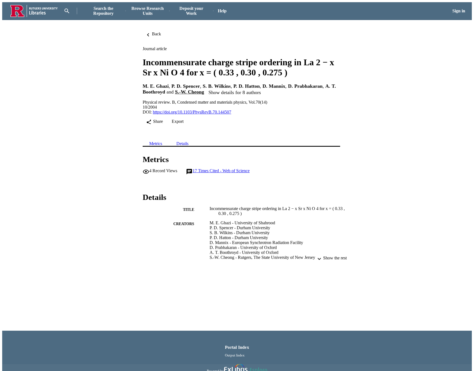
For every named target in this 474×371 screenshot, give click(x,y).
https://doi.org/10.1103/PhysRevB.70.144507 (192, 112)
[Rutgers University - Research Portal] (34, 11)
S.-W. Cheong (189, 92)
